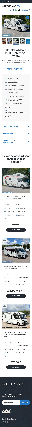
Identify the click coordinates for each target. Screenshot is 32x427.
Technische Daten (10, 126)
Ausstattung (8, 133)
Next (28, 26)
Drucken (25, 10)
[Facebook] (13, 10)
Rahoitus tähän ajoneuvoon (9, 141)
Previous (3, 26)
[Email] (19, 10)
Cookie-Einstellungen (9, 419)
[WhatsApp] (16, 10)
